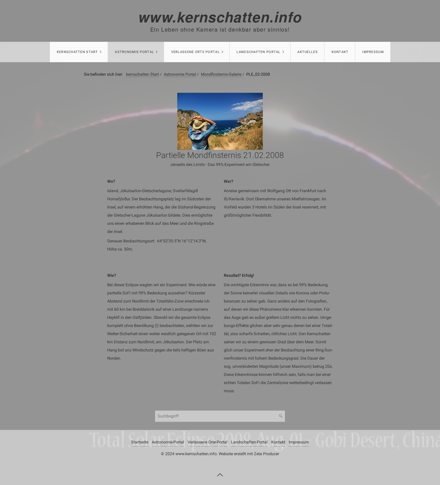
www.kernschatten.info (220, 16)
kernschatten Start (77, 52)
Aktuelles (307, 52)
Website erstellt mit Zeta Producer (249, 453)
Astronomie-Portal (168, 442)
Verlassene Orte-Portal (207, 442)
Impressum (373, 52)
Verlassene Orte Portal (195, 52)
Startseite (139, 442)
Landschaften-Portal (249, 442)
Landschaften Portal (258, 52)
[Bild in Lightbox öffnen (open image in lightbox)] (220, 121)
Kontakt (340, 52)
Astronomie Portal (134, 52)
